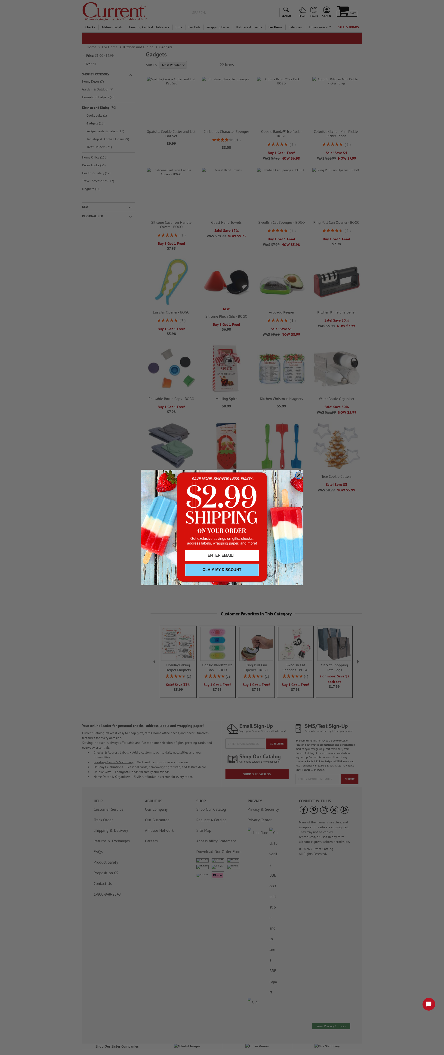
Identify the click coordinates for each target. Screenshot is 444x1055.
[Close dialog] (298, 475)
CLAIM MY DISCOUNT (222, 570)
